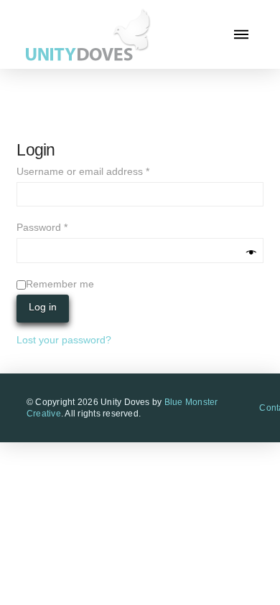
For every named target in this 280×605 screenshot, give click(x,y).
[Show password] (251, 253)
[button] (241, 34)
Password (62, 227)
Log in (43, 307)
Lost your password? (64, 340)
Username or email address (103, 171)
